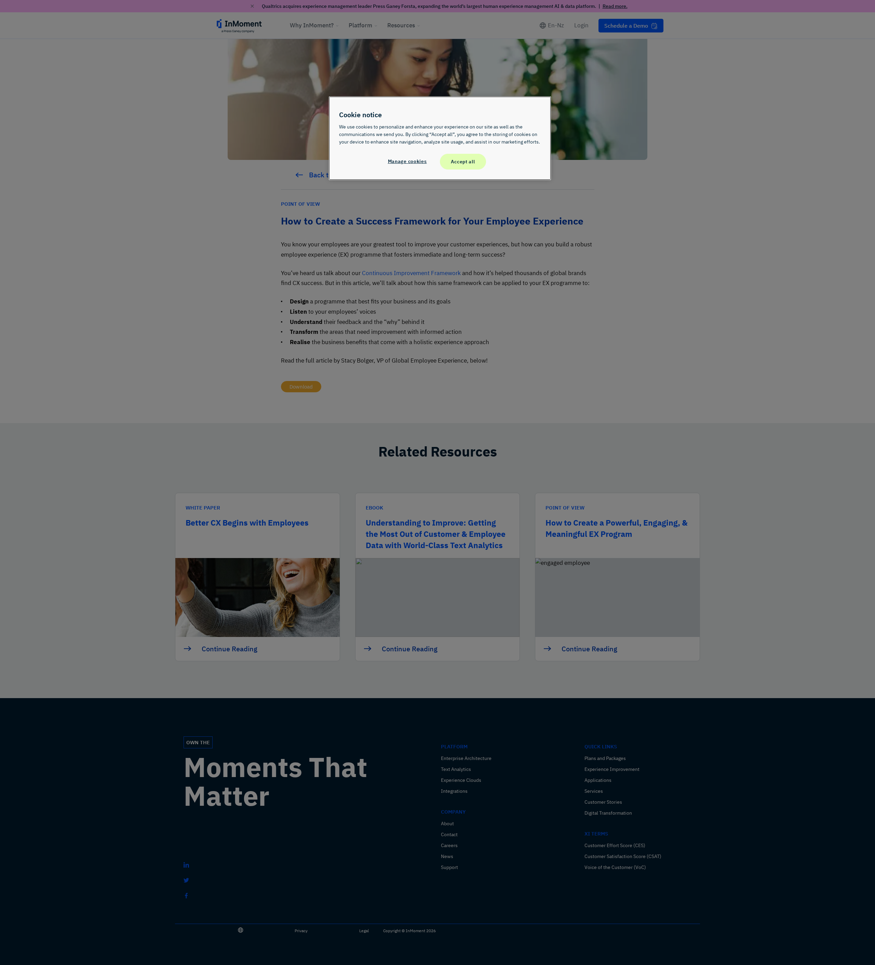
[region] (440, 138)
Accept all (463, 161)
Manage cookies (407, 161)
